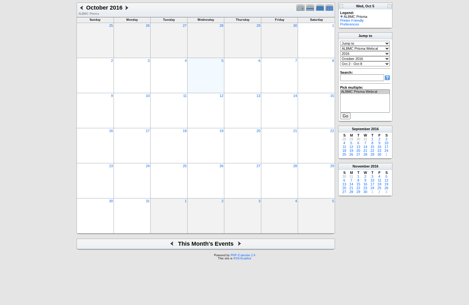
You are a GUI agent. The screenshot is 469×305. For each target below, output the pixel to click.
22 (332, 131)
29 (258, 25)
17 (148, 131)
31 (148, 201)
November (361, 166)
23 (111, 166)
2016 (375, 129)
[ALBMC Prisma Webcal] (365, 92)
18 (185, 131)
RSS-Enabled (242, 258)
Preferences (349, 24)
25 (111, 25)
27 (185, 25)
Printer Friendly (352, 20)
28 (221, 25)
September (361, 129)
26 (148, 25)
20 (258, 131)
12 (221, 96)
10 (148, 96)
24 (148, 166)
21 (295, 131)
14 (295, 96)
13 (258, 96)
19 (221, 131)
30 (295, 25)
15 (332, 96)
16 (111, 131)
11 (185, 96)
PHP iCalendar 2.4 (243, 255)
